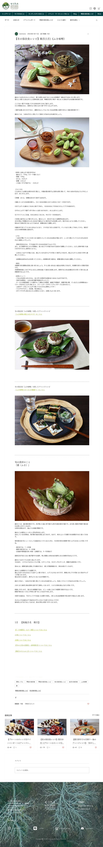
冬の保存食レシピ (60, 682)
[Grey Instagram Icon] (90, 8)
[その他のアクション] (88, 34)
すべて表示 (95, 715)
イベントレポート (29, 20)
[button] (97, 20)
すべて (7, 20)
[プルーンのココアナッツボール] (19, 727)
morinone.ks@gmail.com (15, 805)
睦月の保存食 (73, 682)
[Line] (94, 8)
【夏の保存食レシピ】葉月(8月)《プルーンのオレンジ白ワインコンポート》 (51, 742)
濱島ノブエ (19, 682)
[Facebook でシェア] (16, 698)
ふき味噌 (84, 682)
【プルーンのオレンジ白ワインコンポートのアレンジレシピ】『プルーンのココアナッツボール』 (19, 742)
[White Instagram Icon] (9, 828)
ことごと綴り (61, 20)
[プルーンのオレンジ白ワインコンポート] (52, 727)
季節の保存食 (31, 682)
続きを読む (74, 20)
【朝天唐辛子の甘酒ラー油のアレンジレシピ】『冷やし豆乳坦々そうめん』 (84, 742)
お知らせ (16, 20)
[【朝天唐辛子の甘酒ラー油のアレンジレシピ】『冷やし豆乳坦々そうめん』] (84, 727)
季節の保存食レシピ (46, 20)
